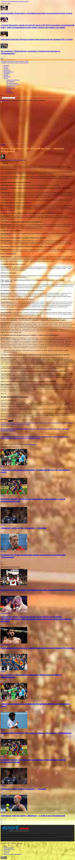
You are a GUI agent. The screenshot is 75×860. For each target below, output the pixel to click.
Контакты (6, 852)
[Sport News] (14, 1)
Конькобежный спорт (12, 85)
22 (1, 682)
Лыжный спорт (11, 86)
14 (1, 626)
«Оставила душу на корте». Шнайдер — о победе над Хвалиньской (33, 816)
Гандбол (8, 89)
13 (1, 477)
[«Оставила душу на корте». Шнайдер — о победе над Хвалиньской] (14, 811)
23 (1, 562)
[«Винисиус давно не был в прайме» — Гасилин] (14, 523)
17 (1, 506)
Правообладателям (9, 849)
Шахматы (9, 91)
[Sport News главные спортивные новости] (15, 831)
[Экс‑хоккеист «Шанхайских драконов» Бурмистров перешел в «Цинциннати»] (4, 48)
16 (1, 595)
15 (1, 820)
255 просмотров (5, 160)
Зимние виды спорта (12, 80)
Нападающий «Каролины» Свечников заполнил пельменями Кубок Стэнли (36, 13)
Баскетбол (7, 70)
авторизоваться (31, 444)
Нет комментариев (19, 160)
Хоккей (6, 69)
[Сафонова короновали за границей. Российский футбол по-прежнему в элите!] (14, 465)
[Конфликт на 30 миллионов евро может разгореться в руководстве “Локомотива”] (14, 550)
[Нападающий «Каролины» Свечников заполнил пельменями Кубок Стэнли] (4, 10)
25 (1, 533)
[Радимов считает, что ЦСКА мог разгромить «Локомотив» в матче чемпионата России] (14, 494)
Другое (6, 78)
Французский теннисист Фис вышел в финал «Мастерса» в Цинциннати (36, 733)
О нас (5, 846)
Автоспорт (7, 77)
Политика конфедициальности (13, 854)
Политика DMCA (8, 848)
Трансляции (10, 93)
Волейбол (7, 73)
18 (1, 653)
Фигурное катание (11, 83)
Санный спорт (10, 88)
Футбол (6, 67)
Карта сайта (7, 851)
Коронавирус (10, 81)
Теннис (6, 75)
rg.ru (8, 419)
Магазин (6, 65)
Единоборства (8, 72)
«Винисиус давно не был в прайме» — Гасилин (23, 528)
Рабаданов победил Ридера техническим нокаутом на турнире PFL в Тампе (37, 39)
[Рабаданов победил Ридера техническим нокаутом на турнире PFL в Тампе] (4, 36)
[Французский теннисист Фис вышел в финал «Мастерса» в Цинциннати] (14, 728)
